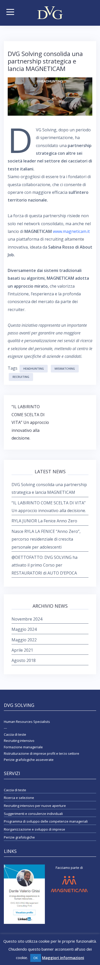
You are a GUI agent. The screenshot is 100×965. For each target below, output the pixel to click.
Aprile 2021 (22, 650)
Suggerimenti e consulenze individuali (33, 813)
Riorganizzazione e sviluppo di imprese (34, 829)
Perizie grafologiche (19, 837)
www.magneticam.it (71, 231)
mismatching (65, 368)
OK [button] (35, 957)
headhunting (33, 368)
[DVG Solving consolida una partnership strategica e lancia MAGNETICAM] (50, 96)
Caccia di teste (15, 790)
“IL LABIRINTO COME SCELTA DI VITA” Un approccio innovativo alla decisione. (30, 422)
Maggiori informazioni (63, 957)
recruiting (21, 377)
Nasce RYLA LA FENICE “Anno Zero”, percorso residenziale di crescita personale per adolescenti (46, 539)
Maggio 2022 (24, 640)
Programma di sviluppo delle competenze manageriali (46, 821)
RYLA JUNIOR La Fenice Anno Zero (44, 521)
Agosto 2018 (24, 660)
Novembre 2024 (27, 619)
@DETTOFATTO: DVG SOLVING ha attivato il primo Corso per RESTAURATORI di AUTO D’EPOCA (44, 565)
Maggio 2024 (24, 629)
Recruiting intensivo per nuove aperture (35, 805)
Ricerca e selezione (19, 797)
